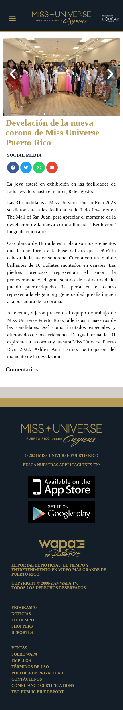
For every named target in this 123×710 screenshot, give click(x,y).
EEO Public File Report (37, 692)
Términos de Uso (30, 667)
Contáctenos (26, 679)
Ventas (19, 648)
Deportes (22, 633)
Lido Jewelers (21, 191)
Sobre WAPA (24, 654)
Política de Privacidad (37, 673)
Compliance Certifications (42, 686)
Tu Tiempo (22, 620)
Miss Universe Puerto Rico (76, 202)
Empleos (21, 661)
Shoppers (22, 626)
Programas (24, 608)
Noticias (21, 614)
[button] (12, 18)
